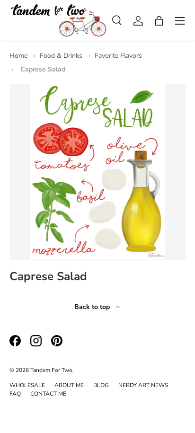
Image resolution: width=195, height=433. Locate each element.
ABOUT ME (69, 385)
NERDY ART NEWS (143, 385)
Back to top (93, 306)
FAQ (15, 394)
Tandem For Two (51, 370)
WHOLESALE (27, 385)
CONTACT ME (48, 394)
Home (18, 55)
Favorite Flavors (118, 55)
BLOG (101, 385)
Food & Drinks (61, 55)
